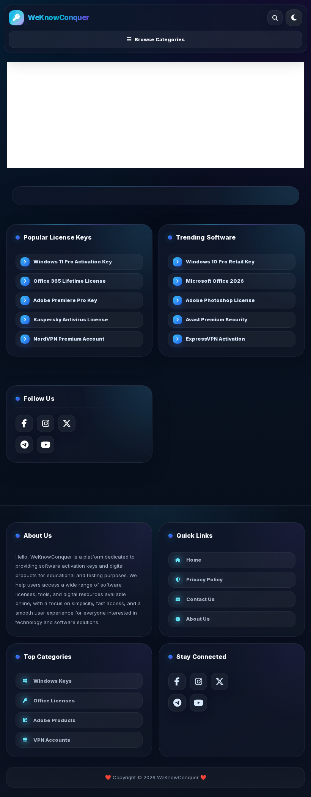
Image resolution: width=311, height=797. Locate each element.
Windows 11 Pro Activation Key (72, 261)
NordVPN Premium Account (68, 339)
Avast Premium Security (216, 319)
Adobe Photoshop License (220, 300)
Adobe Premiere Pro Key (65, 300)
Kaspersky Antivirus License (70, 319)
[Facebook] (24, 423)
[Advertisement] (155, 115)
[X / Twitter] (66, 423)
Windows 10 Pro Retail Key (220, 261)
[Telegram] (24, 444)
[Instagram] (45, 423)
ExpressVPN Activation (215, 339)
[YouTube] (45, 444)
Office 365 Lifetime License (69, 281)
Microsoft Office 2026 (215, 281)
